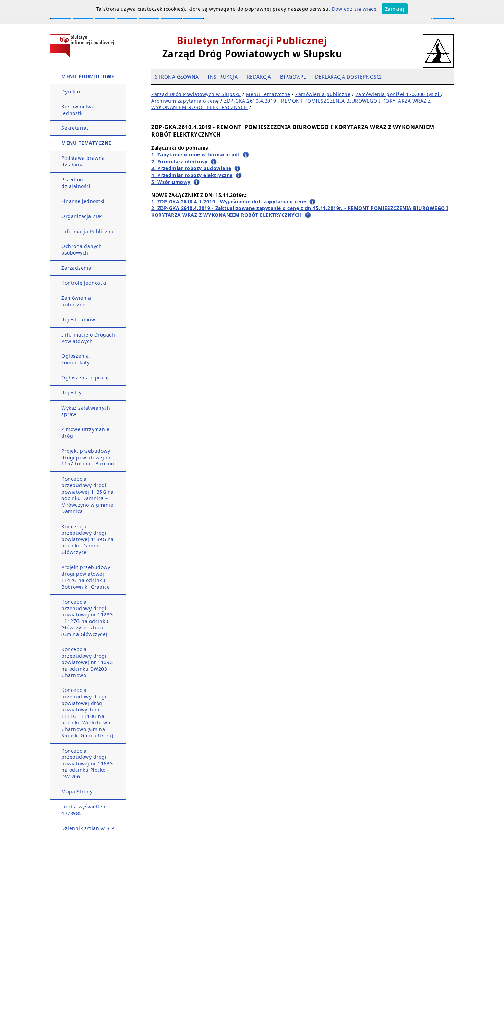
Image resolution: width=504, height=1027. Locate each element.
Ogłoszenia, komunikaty (76, 359)
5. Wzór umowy (171, 182)
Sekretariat (74, 128)
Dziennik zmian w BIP (87, 828)
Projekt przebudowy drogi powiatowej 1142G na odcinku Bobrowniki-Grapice (85, 577)
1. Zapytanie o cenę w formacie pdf (195, 154)
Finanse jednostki (83, 201)
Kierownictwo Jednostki (77, 109)
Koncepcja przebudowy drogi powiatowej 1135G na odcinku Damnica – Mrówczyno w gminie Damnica (87, 494)
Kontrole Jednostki (83, 283)
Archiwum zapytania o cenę (185, 100)
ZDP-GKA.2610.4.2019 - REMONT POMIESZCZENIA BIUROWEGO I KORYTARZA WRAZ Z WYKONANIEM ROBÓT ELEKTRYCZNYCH (291, 103)
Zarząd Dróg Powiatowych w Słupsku (196, 94)
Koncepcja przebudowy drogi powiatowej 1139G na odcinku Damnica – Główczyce (87, 539)
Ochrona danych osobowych (81, 249)
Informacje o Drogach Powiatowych (88, 337)
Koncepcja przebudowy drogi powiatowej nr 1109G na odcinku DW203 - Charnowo (87, 662)
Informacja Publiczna (87, 231)
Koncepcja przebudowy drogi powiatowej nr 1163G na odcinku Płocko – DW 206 (87, 763)
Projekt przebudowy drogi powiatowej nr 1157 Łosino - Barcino (87, 457)
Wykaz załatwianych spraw (85, 410)
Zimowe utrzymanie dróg (85, 432)
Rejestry (71, 392)
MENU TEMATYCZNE (86, 143)
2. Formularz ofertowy (179, 161)
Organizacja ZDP (81, 216)
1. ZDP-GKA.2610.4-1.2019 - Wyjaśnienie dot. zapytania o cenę (228, 201)
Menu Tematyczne (268, 94)
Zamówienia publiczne (76, 301)
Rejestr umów (78, 319)
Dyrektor (71, 91)
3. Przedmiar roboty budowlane (191, 168)
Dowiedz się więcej (355, 8)
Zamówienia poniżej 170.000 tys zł (398, 94)
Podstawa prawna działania (83, 161)
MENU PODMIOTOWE (88, 76)
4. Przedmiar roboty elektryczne (192, 175)
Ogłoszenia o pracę (85, 377)
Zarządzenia (76, 267)
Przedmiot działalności (76, 182)
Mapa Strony (77, 791)
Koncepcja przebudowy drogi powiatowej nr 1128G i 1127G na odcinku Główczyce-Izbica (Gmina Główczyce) (87, 618)
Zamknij (395, 8)
